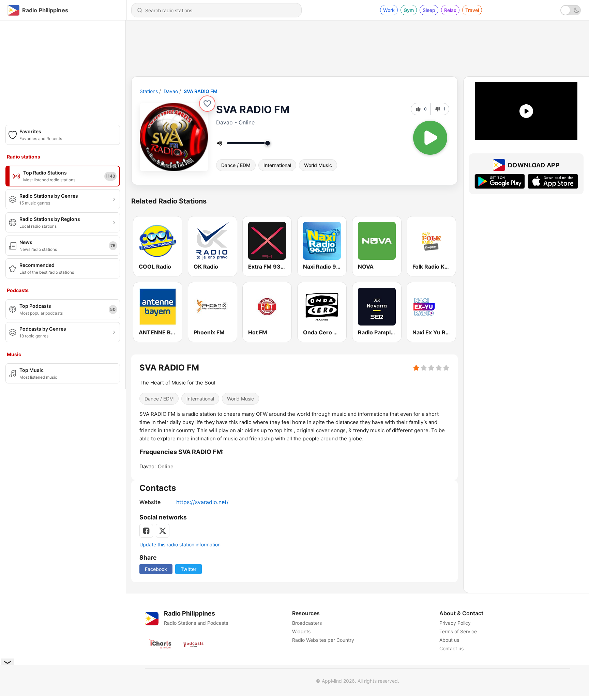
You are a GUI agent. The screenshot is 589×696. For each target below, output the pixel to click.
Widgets (301, 631)
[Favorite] (207, 103)
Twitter (188, 569)
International (277, 165)
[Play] (430, 138)
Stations (149, 91)
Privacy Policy (455, 623)
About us (449, 640)
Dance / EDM (236, 165)
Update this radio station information (180, 544)
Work (389, 10)
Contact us (451, 648)
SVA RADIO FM (200, 91)
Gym (409, 10)
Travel (472, 10)
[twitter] (162, 531)
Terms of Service (458, 631)
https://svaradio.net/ (202, 502)
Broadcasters (307, 623)
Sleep (429, 10)
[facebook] (146, 531)
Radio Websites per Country (323, 640)
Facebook (156, 569)
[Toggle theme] (570, 10)
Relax (450, 10)
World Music (318, 165)
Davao (171, 91)
